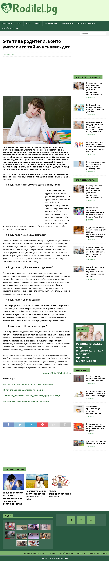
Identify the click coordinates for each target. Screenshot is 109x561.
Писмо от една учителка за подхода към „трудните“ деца (31, 395)
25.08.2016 (10, 54)
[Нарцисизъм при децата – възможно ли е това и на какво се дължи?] (79, 427)
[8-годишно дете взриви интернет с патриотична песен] (45, 536)
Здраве (37, 23)
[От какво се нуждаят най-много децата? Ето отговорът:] (33, 536)
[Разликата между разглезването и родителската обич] (37, 481)
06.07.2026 (91, 220)
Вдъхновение (51, 23)
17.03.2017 (91, 416)
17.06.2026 (91, 259)
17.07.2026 (91, 154)
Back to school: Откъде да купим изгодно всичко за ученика (95, 108)
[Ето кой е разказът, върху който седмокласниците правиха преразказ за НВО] (79, 269)
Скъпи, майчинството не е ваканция (60, 493)
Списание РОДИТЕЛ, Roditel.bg (56, 373)
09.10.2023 (91, 434)
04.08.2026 (91, 115)
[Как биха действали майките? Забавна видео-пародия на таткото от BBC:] (33, 527)
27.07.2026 (91, 134)
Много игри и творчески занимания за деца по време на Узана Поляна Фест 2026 (95, 212)
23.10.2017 (91, 399)
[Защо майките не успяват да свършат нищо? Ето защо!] (10, 526)
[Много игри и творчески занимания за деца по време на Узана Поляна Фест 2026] (79, 211)
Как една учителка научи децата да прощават (26, 401)
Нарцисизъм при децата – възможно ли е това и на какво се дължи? (95, 427)
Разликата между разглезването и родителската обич (36, 495)
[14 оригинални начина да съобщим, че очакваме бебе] (79, 378)
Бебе (19, 23)
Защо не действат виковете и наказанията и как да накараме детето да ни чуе (13, 498)
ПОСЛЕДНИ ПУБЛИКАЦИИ (88, 77)
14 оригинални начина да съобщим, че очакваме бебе (96, 378)
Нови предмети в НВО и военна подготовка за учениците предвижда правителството (94, 88)
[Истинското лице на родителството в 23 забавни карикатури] (79, 394)
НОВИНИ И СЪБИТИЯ (86, 180)
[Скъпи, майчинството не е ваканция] (60, 481)
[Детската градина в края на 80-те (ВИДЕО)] (10, 535)
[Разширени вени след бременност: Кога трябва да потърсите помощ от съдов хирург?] (79, 125)
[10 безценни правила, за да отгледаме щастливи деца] (79, 408)
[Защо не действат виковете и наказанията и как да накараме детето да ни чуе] (13, 482)
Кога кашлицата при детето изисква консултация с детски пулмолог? (95, 165)
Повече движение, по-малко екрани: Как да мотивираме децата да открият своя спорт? (95, 146)
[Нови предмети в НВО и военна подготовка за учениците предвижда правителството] (79, 86)
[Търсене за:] (93, 33)
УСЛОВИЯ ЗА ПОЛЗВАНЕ (98, 553)
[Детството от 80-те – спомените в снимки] (79, 443)
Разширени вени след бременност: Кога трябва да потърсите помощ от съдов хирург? (95, 127)
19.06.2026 (91, 240)
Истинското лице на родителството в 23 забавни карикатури (96, 393)
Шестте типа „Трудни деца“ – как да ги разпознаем (28, 384)
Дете (28, 23)
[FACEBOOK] (71, 520)
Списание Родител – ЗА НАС (34, 553)
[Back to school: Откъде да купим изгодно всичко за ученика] (79, 107)
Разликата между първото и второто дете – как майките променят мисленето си (89, 352)
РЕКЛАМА (52, 553)
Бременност (7, 23)
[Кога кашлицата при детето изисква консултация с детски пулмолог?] (79, 164)
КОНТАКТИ (81, 553)
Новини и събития (86, 23)
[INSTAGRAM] (81, 520)
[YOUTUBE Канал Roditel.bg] (91, 520)
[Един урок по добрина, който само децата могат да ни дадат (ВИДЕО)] (21, 536)
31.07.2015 (91, 447)
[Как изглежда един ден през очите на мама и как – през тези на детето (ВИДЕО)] (45, 527)
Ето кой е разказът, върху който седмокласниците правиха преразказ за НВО (95, 271)
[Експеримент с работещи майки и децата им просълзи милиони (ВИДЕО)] (21, 543)
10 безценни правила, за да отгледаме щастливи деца (93, 409)
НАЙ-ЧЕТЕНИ (82, 370)
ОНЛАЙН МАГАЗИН (10, 28)
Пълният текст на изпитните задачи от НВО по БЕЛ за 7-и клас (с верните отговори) (95, 252)
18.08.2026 (91, 97)
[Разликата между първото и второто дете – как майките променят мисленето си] (90, 333)
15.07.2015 (91, 383)
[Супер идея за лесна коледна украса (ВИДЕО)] (33, 543)
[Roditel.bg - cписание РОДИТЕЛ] (33, 14)
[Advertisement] (23, 76)
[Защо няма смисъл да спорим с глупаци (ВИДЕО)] (21, 527)
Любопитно (67, 23)
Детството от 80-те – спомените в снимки (96, 442)
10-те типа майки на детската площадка (23, 390)
